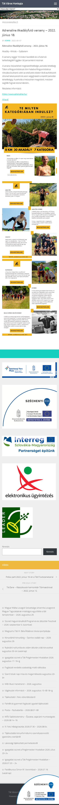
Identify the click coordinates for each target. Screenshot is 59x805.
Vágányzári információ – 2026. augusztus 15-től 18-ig (29, 690)
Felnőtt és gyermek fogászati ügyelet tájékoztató (26, 703)
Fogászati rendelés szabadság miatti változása (25, 667)
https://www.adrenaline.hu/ (14, 94)
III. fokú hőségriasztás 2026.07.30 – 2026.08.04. (26, 726)
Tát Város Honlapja (12, 3)
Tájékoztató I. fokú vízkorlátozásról (20, 697)
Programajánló (10, 22)
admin (7, 41)
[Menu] (55, 3)
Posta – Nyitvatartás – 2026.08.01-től (22, 710)
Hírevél (5, 99)
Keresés (5, 546)
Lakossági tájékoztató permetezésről (21, 743)
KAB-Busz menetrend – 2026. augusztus (23, 684)
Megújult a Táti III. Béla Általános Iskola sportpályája (27, 631)
